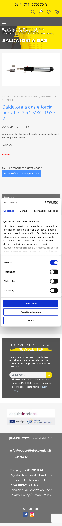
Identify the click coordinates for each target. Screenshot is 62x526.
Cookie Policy (41, 495)
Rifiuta (30, 320)
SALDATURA (8, 31)
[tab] (31, 197)
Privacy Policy (19, 495)
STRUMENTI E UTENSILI (30, 28)
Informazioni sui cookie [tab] (46, 210)
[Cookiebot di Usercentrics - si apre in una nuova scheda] (45, 202)
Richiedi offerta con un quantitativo (21, 173)
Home (5, 28)
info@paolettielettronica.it (30, 450)
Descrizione (8, 197)
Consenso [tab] (8, 210)
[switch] (54, 271)
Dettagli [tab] (24, 210)
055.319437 (18, 457)
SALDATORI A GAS (28, 31)
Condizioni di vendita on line (29, 490)
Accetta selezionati (31, 312)
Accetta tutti (31, 303)
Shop (13, 28)
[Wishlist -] (49, 12)
